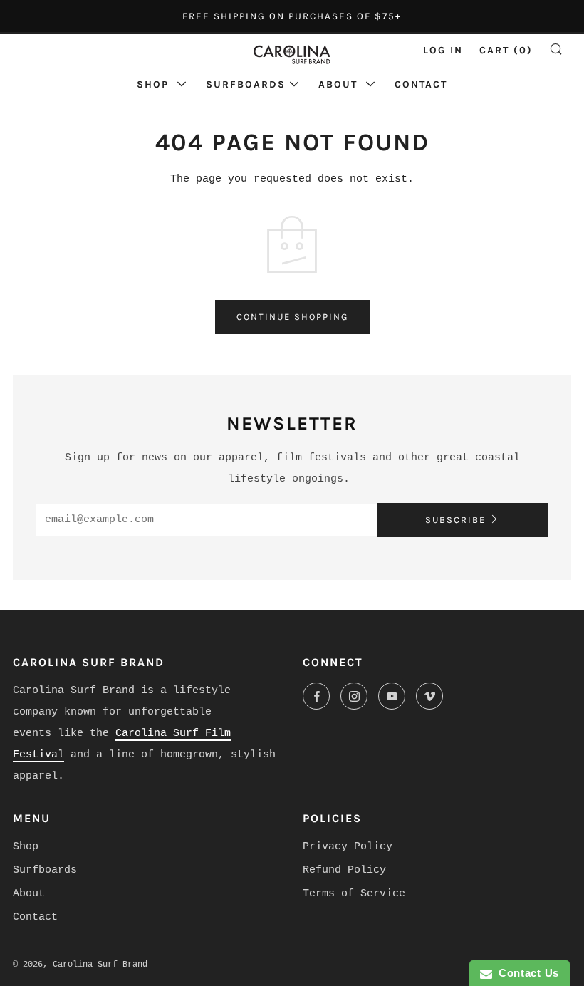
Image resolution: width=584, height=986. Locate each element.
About (340, 84)
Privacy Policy (347, 847)
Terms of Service (354, 894)
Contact (421, 84)
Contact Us (525, 973)
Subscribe (455, 519)
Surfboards (246, 84)
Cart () (506, 50)
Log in (443, 50)
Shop (155, 84)
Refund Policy (344, 870)
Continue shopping (292, 316)
